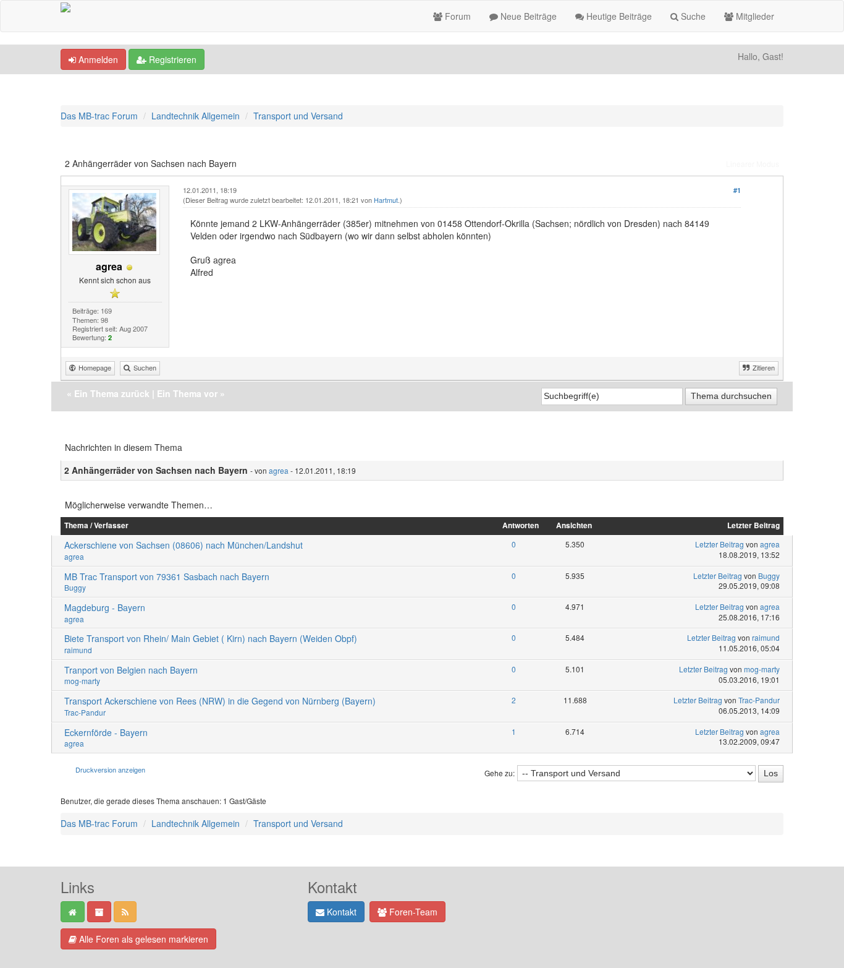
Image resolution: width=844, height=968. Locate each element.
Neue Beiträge (527, 16)
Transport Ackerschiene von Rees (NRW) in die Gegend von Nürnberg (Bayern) (220, 701)
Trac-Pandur (85, 712)
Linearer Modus (752, 163)
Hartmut (386, 200)
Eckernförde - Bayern (106, 732)
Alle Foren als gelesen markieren (142, 939)
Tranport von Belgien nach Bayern (131, 670)
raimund (78, 650)
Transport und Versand (298, 115)
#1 (737, 190)
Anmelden (97, 59)
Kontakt (340, 912)
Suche (692, 16)
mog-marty (82, 680)
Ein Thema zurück (112, 393)
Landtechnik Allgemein (195, 115)
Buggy (75, 587)
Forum (456, 16)
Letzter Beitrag (719, 544)
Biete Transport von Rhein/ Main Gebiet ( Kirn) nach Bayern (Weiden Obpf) (210, 638)
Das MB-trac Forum (99, 115)
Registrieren (171, 59)
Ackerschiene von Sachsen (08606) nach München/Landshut (183, 545)
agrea (279, 470)
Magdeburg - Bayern (104, 607)
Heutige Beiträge (618, 16)
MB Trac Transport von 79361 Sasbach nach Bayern (166, 576)
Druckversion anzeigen (110, 769)
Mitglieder (753, 16)
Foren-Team (412, 912)
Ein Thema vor (187, 393)
